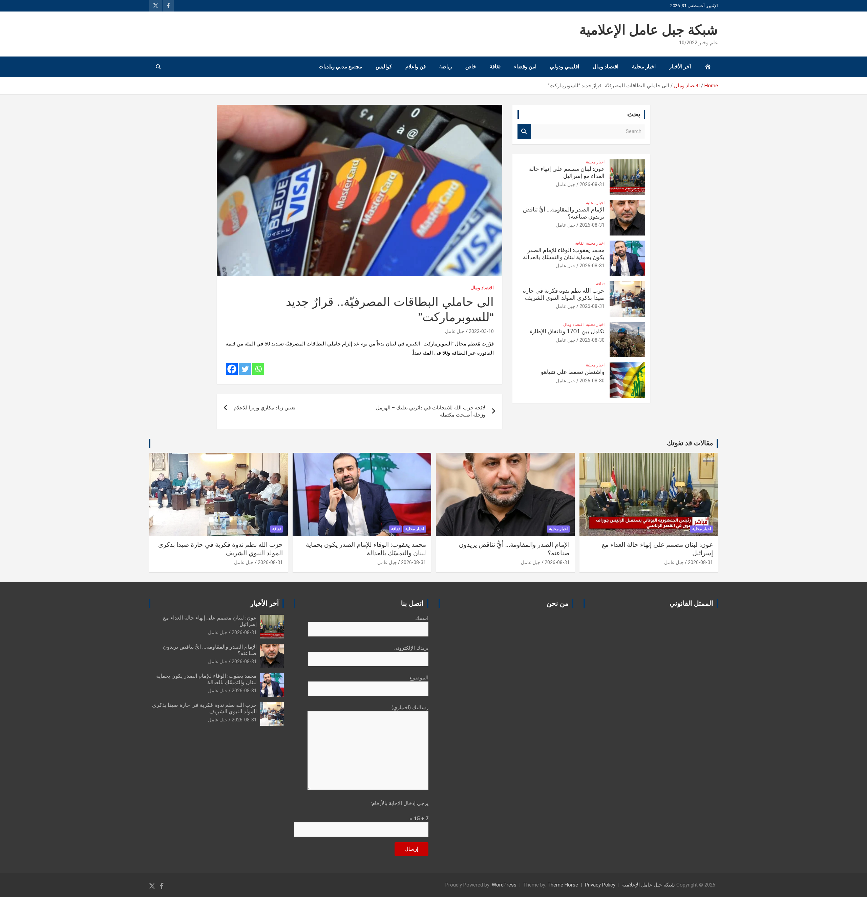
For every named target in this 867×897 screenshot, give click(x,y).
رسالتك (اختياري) (410, 707)
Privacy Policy (600, 885)
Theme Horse (563, 885)
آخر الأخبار (680, 67)
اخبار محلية (644, 67)
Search (524, 131)
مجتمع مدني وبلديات (340, 67)
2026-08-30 (592, 340)
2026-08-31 (592, 184)
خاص (470, 67)
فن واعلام (415, 67)
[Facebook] (232, 369)
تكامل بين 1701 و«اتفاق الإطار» (567, 331)
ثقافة (495, 67)
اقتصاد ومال (605, 67)
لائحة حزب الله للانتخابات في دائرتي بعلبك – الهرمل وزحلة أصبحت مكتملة (430, 411)
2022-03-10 (481, 331)
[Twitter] (245, 369)
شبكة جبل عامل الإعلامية (648, 30)
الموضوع (418, 678)
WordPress (504, 885)
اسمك (421, 618)
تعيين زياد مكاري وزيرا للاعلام (264, 408)
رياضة (445, 67)
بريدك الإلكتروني (411, 648)
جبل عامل (455, 331)
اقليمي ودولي (564, 67)
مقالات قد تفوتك (690, 443)
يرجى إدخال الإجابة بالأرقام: (399, 803)
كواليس (384, 67)
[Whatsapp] (258, 369)
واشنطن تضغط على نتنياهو (573, 372)
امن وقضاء (525, 67)
